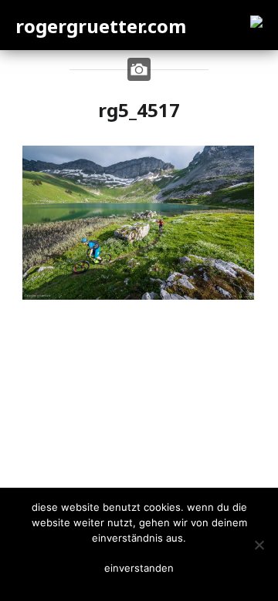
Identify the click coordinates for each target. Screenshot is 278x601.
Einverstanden (139, 568)
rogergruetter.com (100, 26)
